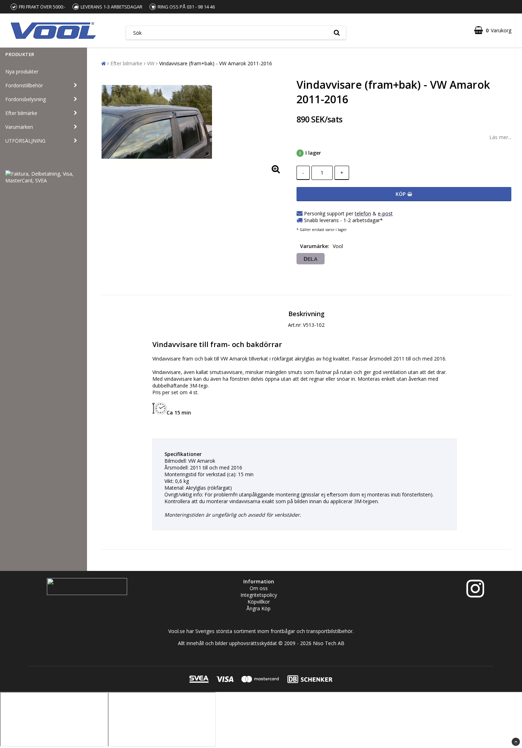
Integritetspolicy (258, 595)
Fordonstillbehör (24, 85)
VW (150, 63)
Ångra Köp (258, 608)
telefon (363, 213)
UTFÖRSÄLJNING (25, 140)
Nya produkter (21, 71)
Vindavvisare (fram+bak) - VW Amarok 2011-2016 (215, 63)
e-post (385, 213)
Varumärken (19, 126)
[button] (492, 30)
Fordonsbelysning (25, 99)
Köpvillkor (259, 601)
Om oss (259, 588)
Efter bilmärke (21, 113)
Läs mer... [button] (500, 137)
